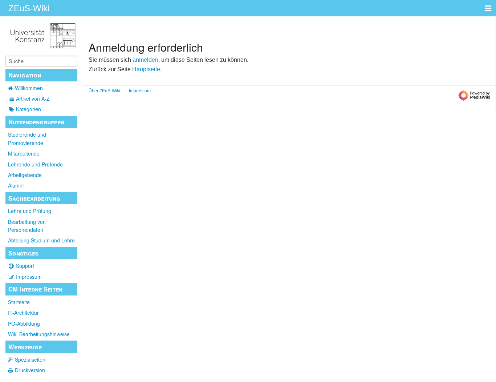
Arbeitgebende (25, 174)
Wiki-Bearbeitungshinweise (39, 334)
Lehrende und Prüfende (35, 164)
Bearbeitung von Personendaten (27, 225)
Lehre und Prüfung (29, 210)
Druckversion (30, 370)
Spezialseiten (30, 359)
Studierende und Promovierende (27, 138)
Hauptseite (146, 69)
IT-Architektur (23, 312)
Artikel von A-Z (33, 98)
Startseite (19, 302)
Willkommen (29, 88)
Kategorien (28, 109)
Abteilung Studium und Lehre (41, 240)
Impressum (29, 276)
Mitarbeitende (24, 153)
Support (25, 265)
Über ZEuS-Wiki (104, 90)
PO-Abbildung (24, 323)
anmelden (145, 60)
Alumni (16, 185)
